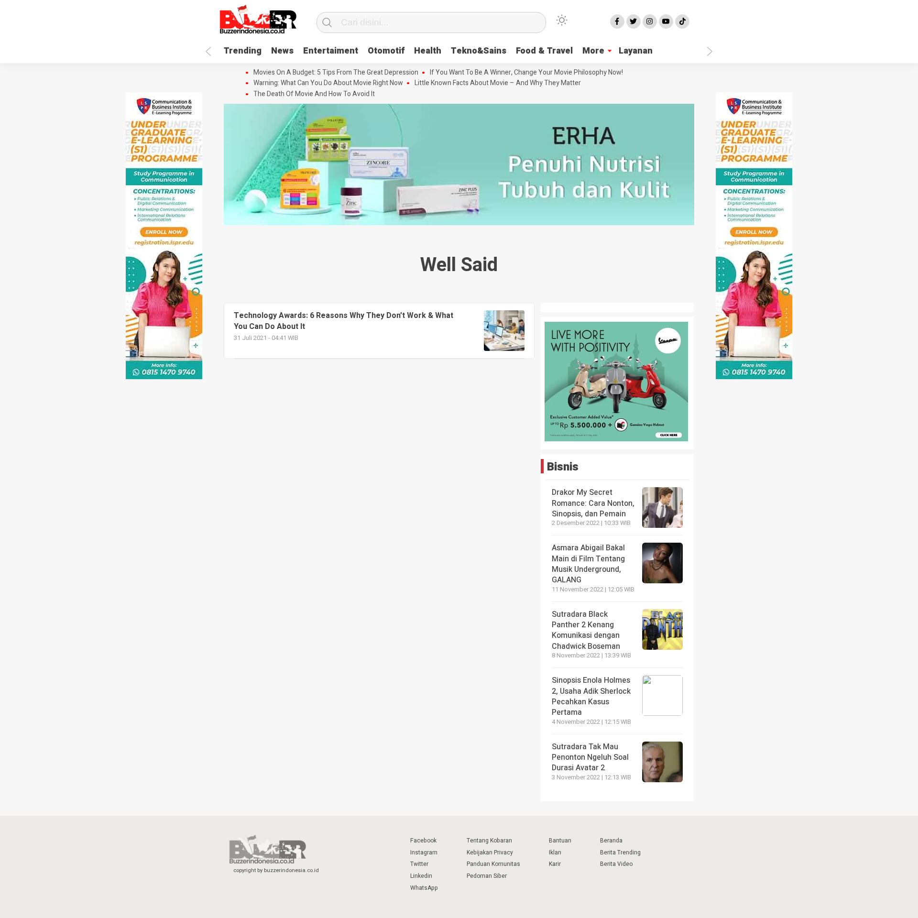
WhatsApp (424, 888)
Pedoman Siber (487, 876)
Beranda (611, 840)
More (593, 50)
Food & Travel (544, 50)
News (282, 50)
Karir (555, 864)
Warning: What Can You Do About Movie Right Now (328, 83)
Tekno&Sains (478, 50)
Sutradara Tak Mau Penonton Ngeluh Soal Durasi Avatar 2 (590, 757)
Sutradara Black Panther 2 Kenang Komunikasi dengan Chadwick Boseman (586, 630)
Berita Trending (620, 852)
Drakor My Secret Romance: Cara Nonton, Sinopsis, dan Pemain (593, 503)
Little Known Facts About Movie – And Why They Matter (498, 83)
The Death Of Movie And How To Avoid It (314, 94)
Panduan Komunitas (493, 864)
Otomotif (386, 50)
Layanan (636, 50)
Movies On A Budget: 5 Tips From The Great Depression (335, 72)
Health (427, 50)
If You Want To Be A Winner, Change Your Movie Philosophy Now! (526, 72)
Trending (243, 50)
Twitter (419, 864)
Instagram (423, 852)
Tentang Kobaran (489, 840)
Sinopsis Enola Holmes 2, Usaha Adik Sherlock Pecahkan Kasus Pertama (591, 696)
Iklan (555, 852)
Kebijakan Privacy (490, 852)
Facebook (423, 840)
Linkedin (421, 876)
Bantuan (560, 840)
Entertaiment (330, 50)
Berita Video (616, 864)
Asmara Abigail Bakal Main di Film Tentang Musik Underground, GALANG (588, 564)
